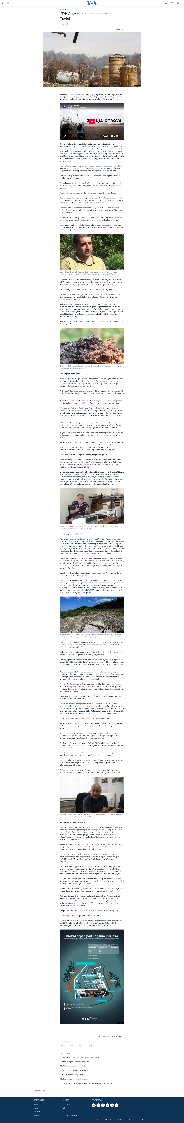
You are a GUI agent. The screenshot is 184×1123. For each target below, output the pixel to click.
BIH (63, 1112)
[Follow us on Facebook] (94, 1105)
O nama (35, 1104)
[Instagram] (172, 3)
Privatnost (36, 1112)
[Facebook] (178, 3)
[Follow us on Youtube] (107, 1105)
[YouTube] (166, 3)
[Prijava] (116, 1105)
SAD (63, 1108)
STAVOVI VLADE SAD (69, 1115)
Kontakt (35, 1108)
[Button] (120, 29)
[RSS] (112, 1105)
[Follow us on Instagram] (103, 1105)
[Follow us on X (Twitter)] (98, 1105)
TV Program (66, 1104)
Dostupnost (36, 1115)
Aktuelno (64, 9)
